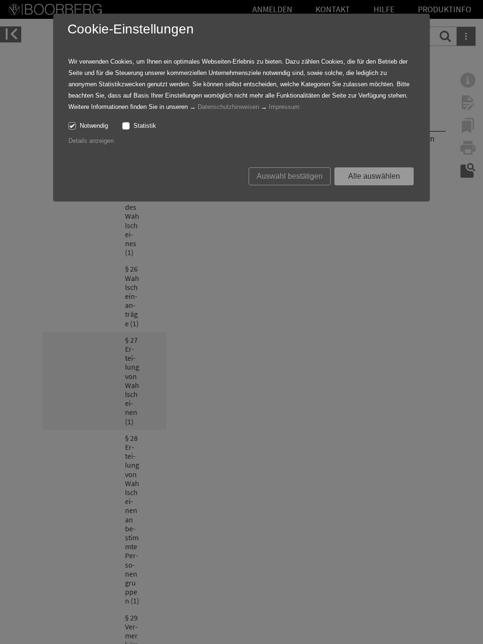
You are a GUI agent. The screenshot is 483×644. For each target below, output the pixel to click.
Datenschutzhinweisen (228, 106)
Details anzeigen (91, 140)
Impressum (284, 106)
